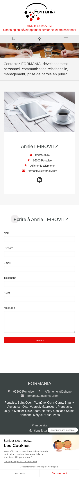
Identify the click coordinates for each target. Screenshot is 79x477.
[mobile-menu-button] (66, 38)
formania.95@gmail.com (42, 170)
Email (7, 262)
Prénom (8, 248)
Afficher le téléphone (42, 165)
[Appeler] (13, 39)
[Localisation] (39, 39)
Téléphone (10, 277)
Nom (7, 232)
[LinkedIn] (39, 180)
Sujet (7, 292)
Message (9, 307)
